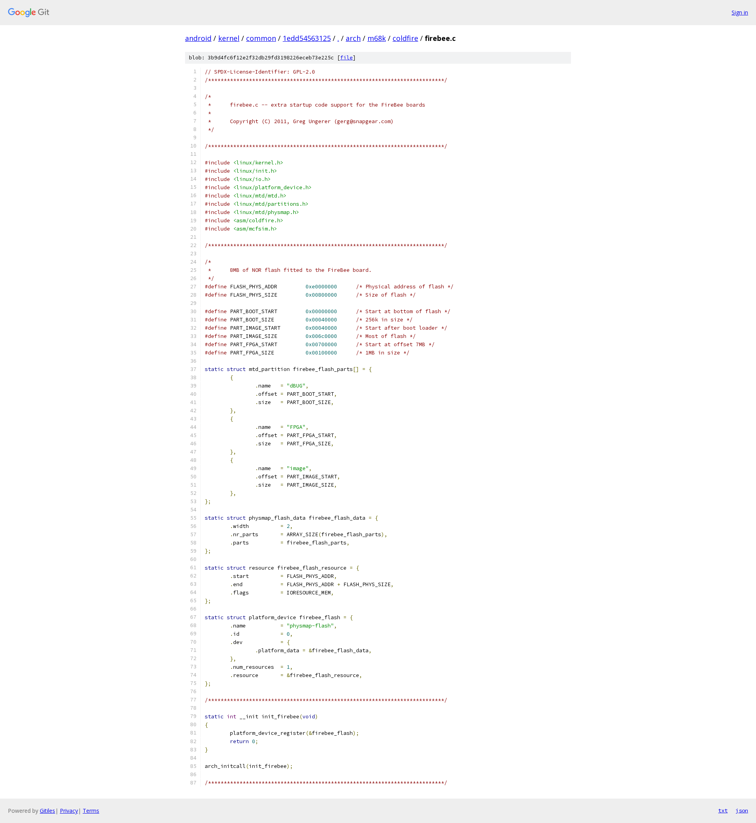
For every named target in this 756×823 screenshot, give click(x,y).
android (198, 38)
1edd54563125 (307, 38)
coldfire (405, 38)
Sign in (740, 12)
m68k (376, 38)
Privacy (69, 810)
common (261, 38)
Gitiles (47, 810)
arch (353, 38)
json (742, 810)
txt (723, 810)
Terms (91, 810)
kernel (228, 38)
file (346, 57)
